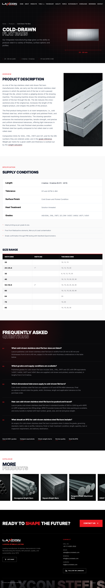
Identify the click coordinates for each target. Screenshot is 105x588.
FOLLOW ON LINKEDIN (76, 570)
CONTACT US (89, 523)
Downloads (83, 4)
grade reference (45, 139)
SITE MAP (10, 559)
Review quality (60, 439)
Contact (100, 4)
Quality (58, 4)
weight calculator (15, 145)
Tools (40, 4)
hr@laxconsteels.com (70, 564)
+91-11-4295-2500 (69, 546)
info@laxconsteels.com (70, 558)
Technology (50, 4)
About (27, 4)
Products (34, 4)
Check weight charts (45, 439)
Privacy (93, 582)
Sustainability (73, 4)
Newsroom (92, 4)
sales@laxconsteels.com (71, 552)
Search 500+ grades (9, 439)
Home (21, 4)
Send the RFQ (73, 439)
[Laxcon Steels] (9, 4)
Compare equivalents (27, 439)
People (64, 4)
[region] (52, 282)
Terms (101, 582)
